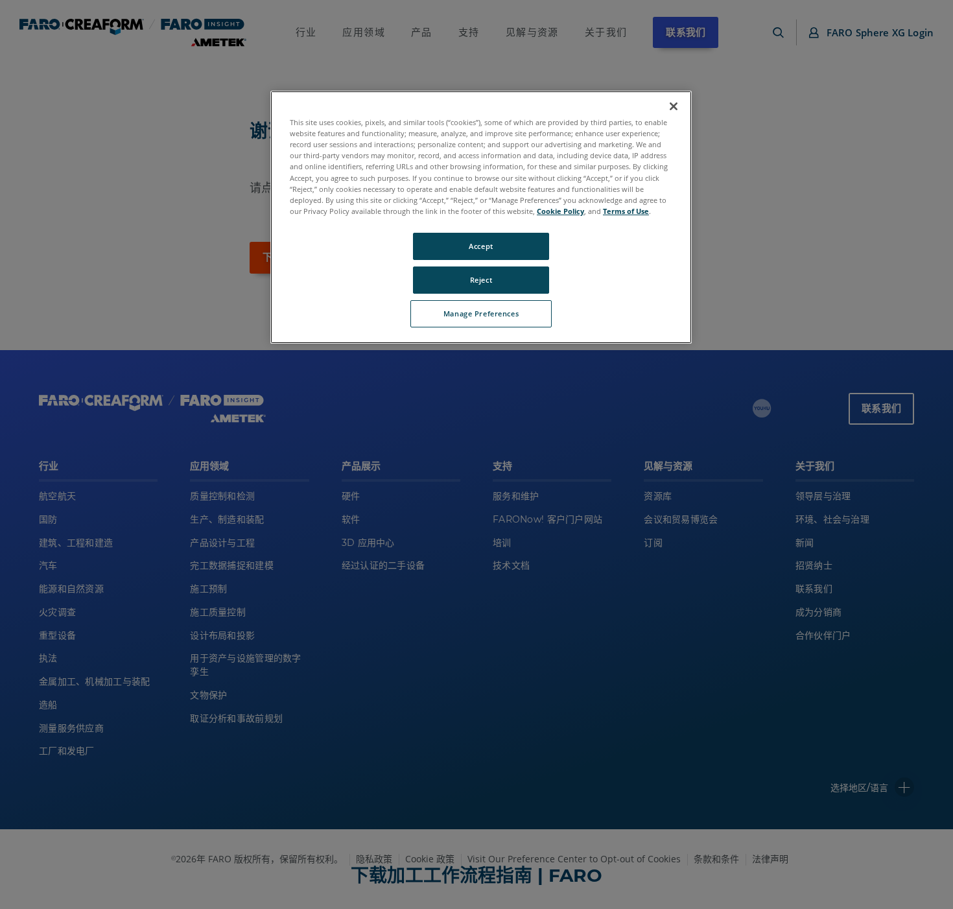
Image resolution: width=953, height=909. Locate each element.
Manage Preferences (481, 313)
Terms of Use (626, 211)
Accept (481, 246)
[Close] (673, 106)
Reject (481, 280)
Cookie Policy (560, 211)
